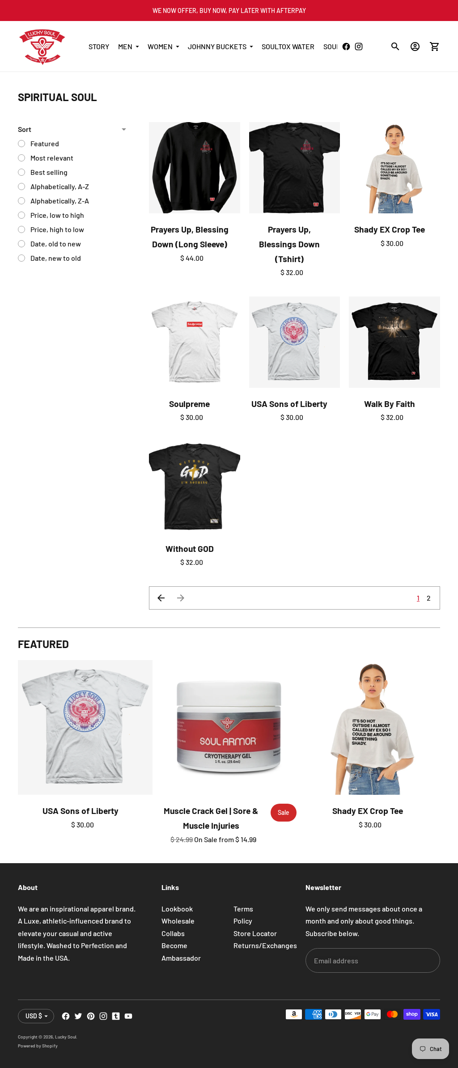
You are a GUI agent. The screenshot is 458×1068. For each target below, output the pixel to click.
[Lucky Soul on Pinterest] (90, 1016)
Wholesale (178, 920)
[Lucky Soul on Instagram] (103, 1016)
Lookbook (177, 908)
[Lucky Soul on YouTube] (128, 1016)
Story (99, 46)
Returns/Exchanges (265, 945)
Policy (242, 920)
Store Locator (255, 933)
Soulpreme (189, 403)
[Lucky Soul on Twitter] (78, 1016)
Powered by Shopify (38, 1045)
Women (160, 46)
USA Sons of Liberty (289, 403)
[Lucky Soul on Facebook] (65, 1016)
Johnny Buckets (217, 46)
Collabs (173, 933)
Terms (243, 908)
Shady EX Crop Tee (389, 229)
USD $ (33, 1016)
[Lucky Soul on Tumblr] (115, 1016)
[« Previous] (161, 598)
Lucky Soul (65, 1036)
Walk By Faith (389, 403)
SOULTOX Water (288, 46)
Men (125, 46)
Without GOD (189, 548)
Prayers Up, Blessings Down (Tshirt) (289, 244)
